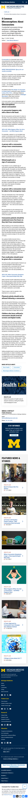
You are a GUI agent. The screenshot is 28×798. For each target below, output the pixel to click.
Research (4, 712)
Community (4, 687)
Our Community (5, 733)
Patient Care (5, 698)
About (2, 683)
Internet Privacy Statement (11, 794)
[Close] (25, 786)
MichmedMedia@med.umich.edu (10, 418)
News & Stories (4, 691)
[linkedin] (7, 725)
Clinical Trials (4, 715)
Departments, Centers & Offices (8, 735)
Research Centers (5, 719)
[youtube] (10, 695)
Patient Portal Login (5, 705)
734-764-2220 (8, 420)
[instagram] (5, 695)
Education (4, 728)
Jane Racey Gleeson (12, 40)
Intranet (3, 739)
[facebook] (2, 695)
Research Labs (4, 717)
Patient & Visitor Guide (6, 703)
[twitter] (7, 695)
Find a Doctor (4, 701)
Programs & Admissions (6, 731)
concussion (6, 59)
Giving (2, 689)
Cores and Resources (6, 721)
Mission (3, 685)
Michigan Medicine (7, 680)
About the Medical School (7, 737)
